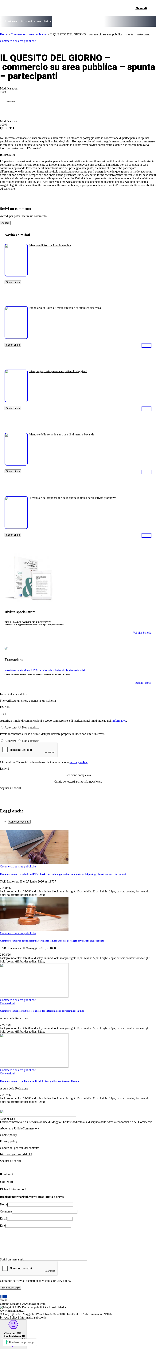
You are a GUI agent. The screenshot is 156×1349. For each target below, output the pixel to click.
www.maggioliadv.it (12, 1310)
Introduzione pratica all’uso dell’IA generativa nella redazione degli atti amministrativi (45, 670)
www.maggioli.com (33, 1303)
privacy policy (78, 762)
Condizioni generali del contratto (19, 1147)
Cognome (6, 1211)
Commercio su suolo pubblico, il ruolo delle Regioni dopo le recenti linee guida (42, 1010)
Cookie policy (8, 1135)
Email (3, 1218)
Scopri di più (13, 282)
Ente (3, 1225)
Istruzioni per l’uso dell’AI (16, 1154)
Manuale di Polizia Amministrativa (50, 245)
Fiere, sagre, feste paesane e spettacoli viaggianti (58, 371)
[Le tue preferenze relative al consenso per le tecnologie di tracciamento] (20, 1342)
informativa (119, 720)
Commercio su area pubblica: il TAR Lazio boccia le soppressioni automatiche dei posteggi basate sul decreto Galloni (63, 874)
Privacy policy (8, 1141)
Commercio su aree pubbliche (36, 21)
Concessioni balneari (91, 21)
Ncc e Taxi (110, 21)
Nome (3, 1204)
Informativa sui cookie (33, 1317)
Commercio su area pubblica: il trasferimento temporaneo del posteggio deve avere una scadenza (52, 940)
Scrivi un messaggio (12, 1259)
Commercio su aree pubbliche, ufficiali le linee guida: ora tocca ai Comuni (40, 1081)
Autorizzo (11, 727)
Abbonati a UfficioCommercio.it (19, 1128)
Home (3, 34)
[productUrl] (16, 275)
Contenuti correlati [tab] (19, 821)
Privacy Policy (9, 1317)
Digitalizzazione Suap (65, 21)
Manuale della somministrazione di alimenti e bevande (61, 434)
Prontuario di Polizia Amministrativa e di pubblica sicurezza (65, 307)
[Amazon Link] (146, 345)
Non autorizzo (30, 727)
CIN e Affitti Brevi (127, 21)
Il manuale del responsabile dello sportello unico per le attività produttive (72, 497)
